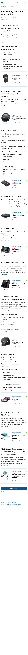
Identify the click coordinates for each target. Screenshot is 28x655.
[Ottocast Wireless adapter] (14, 284)
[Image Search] (25, 6)
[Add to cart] (19, 82)
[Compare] (12, 82)
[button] (9, 20)
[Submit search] (9, 6)
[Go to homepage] (2, 2)
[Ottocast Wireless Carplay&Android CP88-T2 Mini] (14, 342)
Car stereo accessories (16, 75)
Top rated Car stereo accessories (9, 502)
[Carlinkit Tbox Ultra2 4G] (14, 216)
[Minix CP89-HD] (14, 400)
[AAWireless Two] (14, 184)
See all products (14, 488)
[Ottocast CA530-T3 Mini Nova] (14, 436)
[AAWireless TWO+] (14, 79)
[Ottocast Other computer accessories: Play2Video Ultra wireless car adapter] (14, 476)
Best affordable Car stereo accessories (11, 504)
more (8, 43)
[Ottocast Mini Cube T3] (14, 250)
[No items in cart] (25, 2)
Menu (4, 6)
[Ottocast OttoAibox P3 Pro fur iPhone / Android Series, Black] (14, 118)
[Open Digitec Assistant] (22, 2)
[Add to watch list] (16, 82)
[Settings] (14, 2)
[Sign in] (18, 2)
